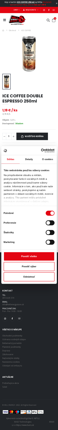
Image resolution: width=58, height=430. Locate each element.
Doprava (6, 350)
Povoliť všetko (29, 256)
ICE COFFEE (26, 30)
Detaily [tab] (29, 159)
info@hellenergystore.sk (13, 304)
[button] (48, 21)
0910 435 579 (8, 298)
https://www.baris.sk (25, 425)
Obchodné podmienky (12, 335)
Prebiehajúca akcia (10, 383)
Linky (16, 10)
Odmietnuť (29, 276)
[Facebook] (49, 10)
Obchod (12, 30)
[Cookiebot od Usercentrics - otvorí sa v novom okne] (41, 151)
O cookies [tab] (47, 159)
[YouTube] (54, 10)
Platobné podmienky (11, 347)
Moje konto (31, 10)
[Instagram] (44, 10)
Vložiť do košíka (34, 136)
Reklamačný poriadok (11, 343)
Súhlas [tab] (10, 159)
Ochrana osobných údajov (14, 339)
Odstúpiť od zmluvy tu (12, 365)
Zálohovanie (7, 354)
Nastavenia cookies (11, 362)
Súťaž (4, 387)
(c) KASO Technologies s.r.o (25, 421)
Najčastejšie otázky (10, 358)
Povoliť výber (29, 266)
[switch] (50, 222)
